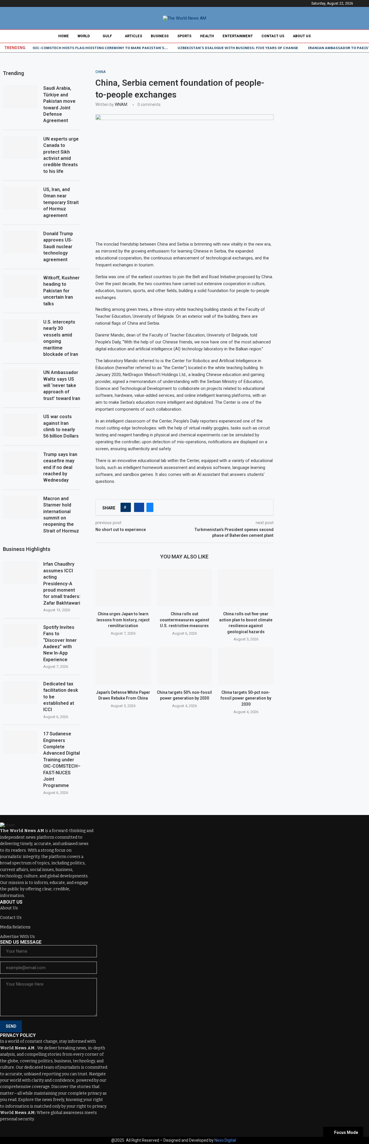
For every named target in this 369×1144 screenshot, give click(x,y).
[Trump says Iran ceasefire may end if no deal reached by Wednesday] (20, 462)
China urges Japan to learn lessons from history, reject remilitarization (123, 620)
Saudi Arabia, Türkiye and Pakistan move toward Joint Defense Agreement (59, 104)
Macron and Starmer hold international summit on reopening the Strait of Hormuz (61, 515)
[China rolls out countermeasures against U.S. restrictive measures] (184, 587)
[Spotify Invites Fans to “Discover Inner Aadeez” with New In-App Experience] (20, 635)
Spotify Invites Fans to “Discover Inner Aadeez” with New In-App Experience (60, 643)
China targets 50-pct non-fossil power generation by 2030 (246, 698)
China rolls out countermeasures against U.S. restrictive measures (184, 620)
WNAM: (121, 104)
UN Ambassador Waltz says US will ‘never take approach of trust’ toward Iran (61, 385)
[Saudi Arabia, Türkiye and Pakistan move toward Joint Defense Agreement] (20, 96)
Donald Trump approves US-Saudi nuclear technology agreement (58, 246)
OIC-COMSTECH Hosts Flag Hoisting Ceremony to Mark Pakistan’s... (100, 48)
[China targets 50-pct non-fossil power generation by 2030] (246, 665)
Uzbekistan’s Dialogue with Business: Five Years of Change (238, 48)
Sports (184, 36)
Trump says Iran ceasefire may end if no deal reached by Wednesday (60, 467)
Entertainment (238, 36)
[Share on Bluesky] (149, 507)
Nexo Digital (225, 1140)
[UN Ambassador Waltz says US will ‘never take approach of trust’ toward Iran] (20, 380)
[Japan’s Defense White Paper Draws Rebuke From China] (123, 665)
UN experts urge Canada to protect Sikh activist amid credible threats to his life (61, 155)
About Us (302, 36)
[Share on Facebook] (139, 507)
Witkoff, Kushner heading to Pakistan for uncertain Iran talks (61, 290)
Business (160, 36)
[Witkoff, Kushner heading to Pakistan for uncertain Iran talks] (20, 286)
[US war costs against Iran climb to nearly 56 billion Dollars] (20, 425)
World (84, 36)
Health (207, 36)
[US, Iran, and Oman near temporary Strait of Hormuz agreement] (20, 198)
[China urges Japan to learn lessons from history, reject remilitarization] (123, 587)
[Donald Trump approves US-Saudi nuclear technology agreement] (20, 242)
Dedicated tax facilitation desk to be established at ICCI (60, 697)
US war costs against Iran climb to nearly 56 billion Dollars (61, 426)
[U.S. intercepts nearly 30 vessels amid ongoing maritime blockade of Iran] (20, 330)
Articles (133, 36)
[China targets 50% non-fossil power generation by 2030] (184, 665)
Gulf (107, 36)
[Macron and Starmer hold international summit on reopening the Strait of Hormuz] (20, 507)
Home (63, 36)
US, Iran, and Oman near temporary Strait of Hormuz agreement (61, 202)
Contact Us (272, 36)
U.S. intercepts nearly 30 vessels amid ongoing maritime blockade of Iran (60, 338)
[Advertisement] (327, 156)
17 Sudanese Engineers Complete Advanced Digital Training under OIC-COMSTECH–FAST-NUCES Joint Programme (61, 759)
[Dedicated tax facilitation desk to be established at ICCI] (20, 692)
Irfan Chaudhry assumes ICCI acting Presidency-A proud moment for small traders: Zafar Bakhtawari (61, 583)
